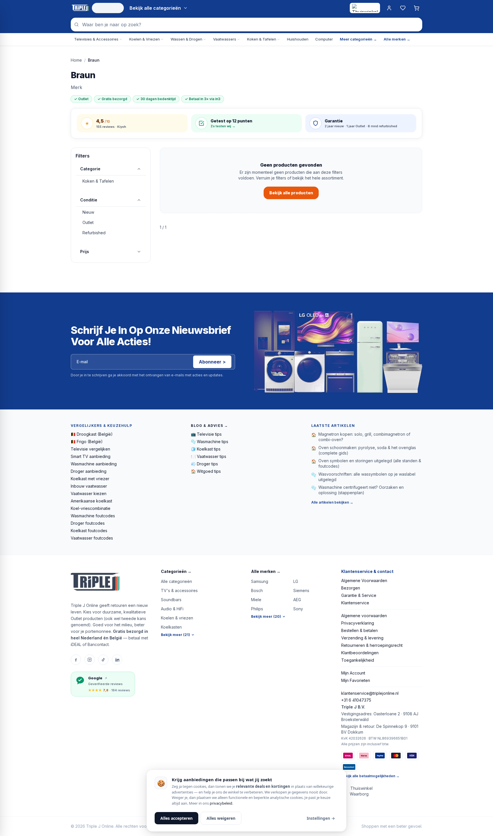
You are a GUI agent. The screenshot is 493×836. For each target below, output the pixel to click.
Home (76, 60)
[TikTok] (103, 660)
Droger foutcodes (88, 523)
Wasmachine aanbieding (94, 463)
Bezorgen (350, 587)
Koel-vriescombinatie (90, 508)
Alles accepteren (176, 818)
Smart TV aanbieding (90, 456)
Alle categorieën (176, 581)
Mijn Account (353, 673)
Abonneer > (212, 362)
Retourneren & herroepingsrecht (372, 645)
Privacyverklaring (357, 623)
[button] (201, 571)
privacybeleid (221, 803)
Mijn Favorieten (355, 680)
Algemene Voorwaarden (364, 580)
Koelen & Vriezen (144, 39)
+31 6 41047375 (356, 700)
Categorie (90, 168)
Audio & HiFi (172, 608)
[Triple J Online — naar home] (80, 8)
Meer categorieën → (358, 39)
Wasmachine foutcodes (93, 515)
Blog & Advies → (209, 425)
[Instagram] (89, 660)
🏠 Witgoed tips (206, 471)
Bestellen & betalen (359, 630)
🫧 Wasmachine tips (209, 441)
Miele (256, 599)
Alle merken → (397, 39)
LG (295, 581)
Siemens (301, 590)
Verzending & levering (362, 637)
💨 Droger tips (204, 463)
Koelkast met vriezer (90, 478)
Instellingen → (321, 818)
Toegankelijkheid (357, 660)
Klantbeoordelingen (360, 652)
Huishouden (297, 39)
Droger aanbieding (88, 471)
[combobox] (246, 24)
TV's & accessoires (179, 590)
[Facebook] (76, 660)
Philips (257, 608)
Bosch (257, 590)
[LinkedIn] (117, 660)
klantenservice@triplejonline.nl (370, 693)
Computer (324, 39)
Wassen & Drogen (186, 39)
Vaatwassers (224, 39)
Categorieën (176, 571)
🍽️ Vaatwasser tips (208, 456)
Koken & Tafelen (261, 39)
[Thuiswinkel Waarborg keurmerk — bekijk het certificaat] (365, 8)
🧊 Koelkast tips (206, 449)
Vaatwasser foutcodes (92, 538)
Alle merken (265, 571)
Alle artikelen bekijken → (332, 502)
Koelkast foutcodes (89, 530)
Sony (298, 608)
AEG (297, 599)
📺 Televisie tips (206, 434)
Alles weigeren (221, 818)
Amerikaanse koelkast (91, 500)
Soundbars (171, 599)
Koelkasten (171, 627)
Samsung (259, 581)
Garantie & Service (358, 595)
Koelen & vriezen (177, 617)
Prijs (84, 251)
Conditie (88, 199)
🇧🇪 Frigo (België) (87, 441)
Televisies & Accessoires (96, 39)
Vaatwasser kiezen (88, 493)
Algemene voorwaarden (364, 615)
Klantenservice (355, 602)
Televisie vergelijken (90, 449)
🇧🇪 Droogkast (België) (92, 434)
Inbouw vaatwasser (89, 486)
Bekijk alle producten (291, 192)
